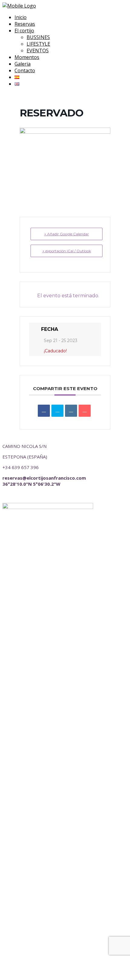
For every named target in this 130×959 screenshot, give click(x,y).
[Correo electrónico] (85, 411)
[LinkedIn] (71, 411)
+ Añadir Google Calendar (66, 234)
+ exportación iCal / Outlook (66, 251)
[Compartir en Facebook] (44, 411)
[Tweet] (57, 411)
